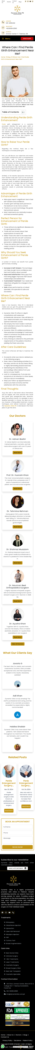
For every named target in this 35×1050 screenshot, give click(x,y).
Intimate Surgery (11, 956)
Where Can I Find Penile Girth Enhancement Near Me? (15, 58)
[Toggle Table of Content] (22, 112)
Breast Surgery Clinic (13, 968)
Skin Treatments (11, 959)
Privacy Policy (8, 1040)
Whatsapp (27, 39)
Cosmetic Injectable (12, 974)
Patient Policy (27, 1040)
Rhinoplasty (9, 922)
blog (8, 57)
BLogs (25, 1035)
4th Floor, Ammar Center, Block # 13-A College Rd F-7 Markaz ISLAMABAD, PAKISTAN (19, 986)
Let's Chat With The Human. (20, 1047)
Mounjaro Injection (12, 934)
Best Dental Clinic (11, 953)
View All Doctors (17, 644)
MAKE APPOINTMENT (16, 868)
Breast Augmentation (13, 943)
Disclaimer (18, 1040)
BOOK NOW (17, 847)
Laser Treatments (12, 962)
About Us (10, 1035)
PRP (7, 937)
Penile (4, 124)
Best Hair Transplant (13, 971)
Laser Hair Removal (12, 931)
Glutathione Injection (13, 925)
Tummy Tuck (10, 940)
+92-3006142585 (11, 991)
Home (3, 57)
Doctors (9, 1)
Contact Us (5, 1037)
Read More (17, 453)
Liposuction (9, 928)
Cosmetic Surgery (12, 965)
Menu (7, 38)
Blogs (20, 1)
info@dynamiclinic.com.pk (15, 994)
